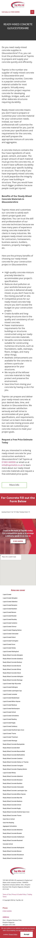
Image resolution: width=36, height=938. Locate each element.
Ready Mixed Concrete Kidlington (13, 676)
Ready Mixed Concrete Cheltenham (13, 837)
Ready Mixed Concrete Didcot (12, 673)
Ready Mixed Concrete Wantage (12, 680)
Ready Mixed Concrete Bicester (12, 833)
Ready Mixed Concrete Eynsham (13, 858)
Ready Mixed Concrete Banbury (12, 662)
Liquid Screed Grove (9, 644)
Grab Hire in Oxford (9, 819)
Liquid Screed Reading (10, 719)
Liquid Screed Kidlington (10, 687)
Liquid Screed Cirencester (10, 634)
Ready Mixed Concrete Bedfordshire (14, 755)
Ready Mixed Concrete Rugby (12, 808)
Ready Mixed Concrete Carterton (13, 758)
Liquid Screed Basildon (10, 609)
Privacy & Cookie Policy (19, 894)
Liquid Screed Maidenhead (11, 698)
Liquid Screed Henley (9, 648)
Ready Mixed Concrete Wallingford (13, 847)
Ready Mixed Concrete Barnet (12, 666)
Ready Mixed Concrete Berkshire (13, 830)
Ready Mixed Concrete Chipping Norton (15, 769)
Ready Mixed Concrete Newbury (12, 801)
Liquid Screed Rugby (9, 723)
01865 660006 (9, 462)
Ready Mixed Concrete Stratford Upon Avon (16, 812)
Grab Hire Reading (8, 822)
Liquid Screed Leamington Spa (12, 691)
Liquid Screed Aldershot (10, 601)
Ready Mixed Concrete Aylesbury (13, 658)
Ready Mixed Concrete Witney (12, 669)
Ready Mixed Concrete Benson (12, 851)
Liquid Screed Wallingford (11, 651)
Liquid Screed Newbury (10, 705)
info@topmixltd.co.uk (12, 465)
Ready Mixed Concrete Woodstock (13, 855)
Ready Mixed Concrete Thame (12, 815)
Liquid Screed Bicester (9, 616)
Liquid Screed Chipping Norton (12, 630)
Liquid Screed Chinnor (9, 626)
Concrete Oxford (8, 844)
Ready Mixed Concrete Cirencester (13, 787)
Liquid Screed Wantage (10, 740)
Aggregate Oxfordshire (10, 826)
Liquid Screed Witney (9, 773)
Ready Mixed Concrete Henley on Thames (15, 762)
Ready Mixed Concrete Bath (11, 748)
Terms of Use (7, 894)
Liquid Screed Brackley (10, 619)
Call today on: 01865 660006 (11, 12)
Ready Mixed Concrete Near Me (12, 798)
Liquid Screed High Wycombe (12, 683)
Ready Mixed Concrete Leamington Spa (15, 790)
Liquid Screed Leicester (10, 694)
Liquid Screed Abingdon (10, 598)
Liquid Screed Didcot (9, 637)
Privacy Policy (13, 934)
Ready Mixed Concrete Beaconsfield (14, 751)
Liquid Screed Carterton (10, 623)
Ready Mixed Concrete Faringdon (13, 765)
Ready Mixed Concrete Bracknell (13, 840)
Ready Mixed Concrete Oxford (12, 805)
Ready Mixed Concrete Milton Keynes (14, 794)
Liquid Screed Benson (9, 612)
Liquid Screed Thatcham (10, 737)
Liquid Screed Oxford (9, 712)
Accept (26, 934)
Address (6, 917)
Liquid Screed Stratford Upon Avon (13, 730)
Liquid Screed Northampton (11, 708)
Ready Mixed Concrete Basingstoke (13, 744)
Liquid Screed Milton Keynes (11, 701)
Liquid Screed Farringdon (10, 641)
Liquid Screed (7, 594)
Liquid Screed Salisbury (10, 726)
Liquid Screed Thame (9, 733)
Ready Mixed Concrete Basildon (12, 783)
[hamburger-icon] (32, 12)
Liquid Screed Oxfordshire (11, 716)
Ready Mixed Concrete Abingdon (13, 655)
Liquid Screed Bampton (10, 605)
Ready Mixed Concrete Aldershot (13, 776)
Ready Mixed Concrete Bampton (13, 780)
